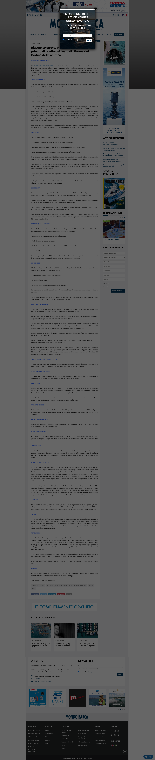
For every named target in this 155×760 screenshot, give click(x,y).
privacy (75, 40)
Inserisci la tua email (70, 32)
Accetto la (71, 40)
